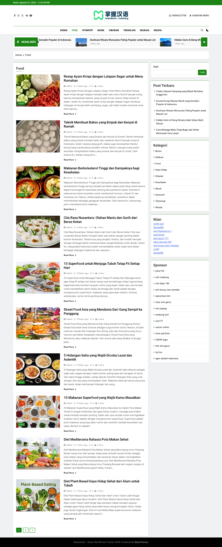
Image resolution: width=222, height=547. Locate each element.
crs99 (156, 249)
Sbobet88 (158, 227)
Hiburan (114, 30)
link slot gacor (162, 346)
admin (69, 86)
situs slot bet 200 (162, 242)
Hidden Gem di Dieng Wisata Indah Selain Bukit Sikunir (181, 39)
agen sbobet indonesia (166, 358)
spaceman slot (162, 296)
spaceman (158, 234)
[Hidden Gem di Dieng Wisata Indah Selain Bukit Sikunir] (142, 44)
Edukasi (144, 30)
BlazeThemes (141, 542)
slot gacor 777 (161, 238)
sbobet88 (158, 252)
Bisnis (63, 30)
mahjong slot (162, 314)
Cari (155, 66)
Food (75, 30)
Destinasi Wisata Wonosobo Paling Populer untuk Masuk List (100, 39)
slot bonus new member (166, 245)
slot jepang (161, 308)
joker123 (159, 271)
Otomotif (87, 30)
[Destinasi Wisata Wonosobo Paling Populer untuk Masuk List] (58, 44)
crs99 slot (158, 223)
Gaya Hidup (161, 169)
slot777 (159, 321)
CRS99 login (161, 339)
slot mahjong (162, 277)
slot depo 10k (162, 283)
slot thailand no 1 (162, 231)
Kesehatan (160, 182)
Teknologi (129, 30)
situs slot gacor (163, 302)
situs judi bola (162, 333)
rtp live (158, 352)
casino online (162, 327)
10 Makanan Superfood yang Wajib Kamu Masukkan (102, 398)
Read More (69, 113)
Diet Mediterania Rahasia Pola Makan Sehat (96, 439)
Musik (100, 30)
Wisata (158, 30)
